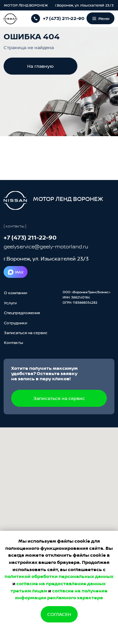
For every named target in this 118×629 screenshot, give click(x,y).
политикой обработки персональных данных (59, 576)
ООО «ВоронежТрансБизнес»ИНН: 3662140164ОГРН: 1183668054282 (86, 297)
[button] (26, 333)
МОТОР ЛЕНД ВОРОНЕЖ (26, 5)
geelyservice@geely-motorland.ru (46, 246)
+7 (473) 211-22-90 (64, 18)
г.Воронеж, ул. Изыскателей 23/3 (84, 5)
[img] (15, 200)
